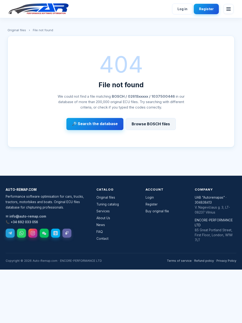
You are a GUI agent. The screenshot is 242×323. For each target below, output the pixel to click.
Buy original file (157, 211)
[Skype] (55, 233)
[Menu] (228, 9)
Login (150, 197)
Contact (102, 238)
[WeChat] (44, 233)
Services (103, 211)
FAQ (99, 232)
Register (206, 9)
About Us (103, 218)
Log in (182, 9)
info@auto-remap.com (27, 216)
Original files (17, 30)
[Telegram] (10, 233)
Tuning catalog (107, 204)
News (100, 225)
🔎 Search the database (95, 123)
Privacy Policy (226, 260)
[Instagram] (32, 233)
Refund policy (204, 260)
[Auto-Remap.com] (39, 9)
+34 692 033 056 (24, 222)
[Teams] (66, 233)
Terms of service (179, 260)
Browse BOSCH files (151, 124)
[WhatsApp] (21, 233)
